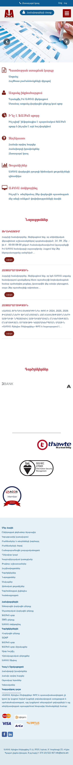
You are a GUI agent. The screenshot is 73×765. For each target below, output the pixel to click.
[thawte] (54, 446)
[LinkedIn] (10, 734)
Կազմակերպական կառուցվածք (17, 559)
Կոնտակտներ (8, 684)
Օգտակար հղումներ (11, 680)
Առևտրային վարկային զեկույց (16, 606)
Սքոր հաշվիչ (8, 651)
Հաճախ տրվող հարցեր (13, 675)
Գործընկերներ (9, 572)
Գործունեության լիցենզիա (14, 591)
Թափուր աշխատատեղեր (14, 563)
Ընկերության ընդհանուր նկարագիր (19, 532)
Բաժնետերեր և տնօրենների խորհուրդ (20, 541)
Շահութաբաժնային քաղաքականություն (21, 550)
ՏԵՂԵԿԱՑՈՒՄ (11, 231)
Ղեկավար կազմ (10, 554)
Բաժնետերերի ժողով (12, 545)
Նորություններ (8, 577)
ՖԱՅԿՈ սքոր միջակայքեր (14, 646)
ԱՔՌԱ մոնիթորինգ (11, 624)
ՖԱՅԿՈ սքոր (8, 615)
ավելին (9, 260)
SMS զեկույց (8, 619)
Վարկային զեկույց (11, 633)
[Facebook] (4, 734)
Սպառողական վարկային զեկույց (17, 610)
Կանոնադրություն (10, 595)
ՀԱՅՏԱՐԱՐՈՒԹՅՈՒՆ (15, 270)
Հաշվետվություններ (11, 568)
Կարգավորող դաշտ (11, 689)
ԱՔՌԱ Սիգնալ (9, 660)
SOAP (5, 637)
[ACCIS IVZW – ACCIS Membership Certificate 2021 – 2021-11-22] (12, 498)
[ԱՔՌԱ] (9, 13)
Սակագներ (7, 581)
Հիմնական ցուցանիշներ (13, 586)
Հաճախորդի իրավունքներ (14, 671)
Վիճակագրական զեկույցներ (16, 655)
